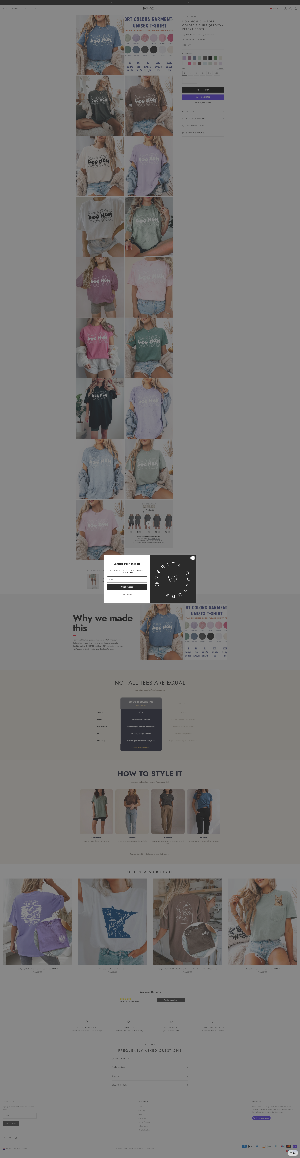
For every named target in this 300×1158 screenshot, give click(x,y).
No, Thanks (127, 594)
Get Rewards (127, 587)
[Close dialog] (193, 558)
